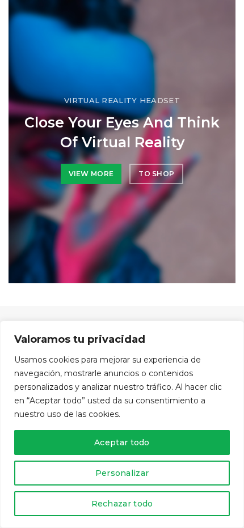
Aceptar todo (122, 442)
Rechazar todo (122, 504)
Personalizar (122, 473)
